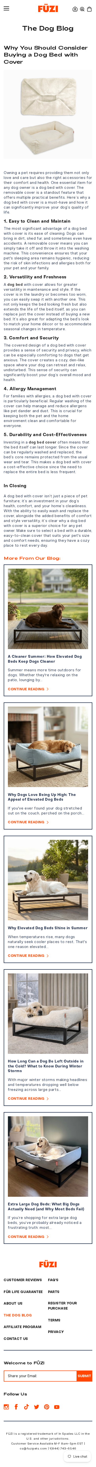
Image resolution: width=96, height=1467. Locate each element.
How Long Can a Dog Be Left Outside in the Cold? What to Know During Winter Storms (45, 1066)
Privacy (56, 1332)
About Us (13, 1303)
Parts (54, 1292)
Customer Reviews (23, 1280)
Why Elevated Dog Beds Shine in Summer (48, 928)
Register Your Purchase (62, 1306)
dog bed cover (43, 442)
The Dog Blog (18, 1315)
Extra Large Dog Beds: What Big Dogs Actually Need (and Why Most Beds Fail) (46, 1206)
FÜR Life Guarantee (23, 1292)
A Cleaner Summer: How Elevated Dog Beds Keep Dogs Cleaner (45, 659)
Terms (54, 1320)
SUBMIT (84, 1376)
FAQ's (53, 1280)
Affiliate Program (22, 1327)
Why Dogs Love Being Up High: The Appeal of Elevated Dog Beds (42, 797)
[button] (82, 9)
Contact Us (16, 1339)
